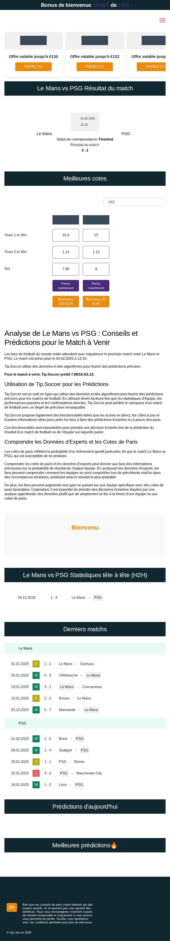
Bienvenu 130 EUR (65, 301)
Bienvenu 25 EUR (96, 301)
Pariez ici (33, 66)
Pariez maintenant (66, 286)
